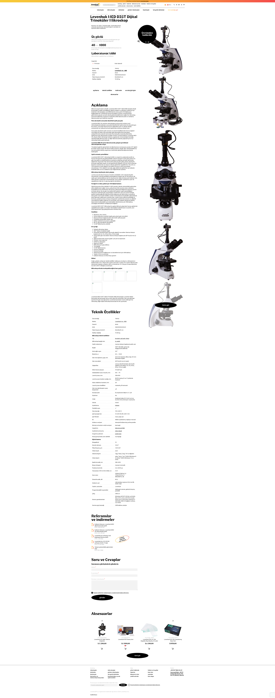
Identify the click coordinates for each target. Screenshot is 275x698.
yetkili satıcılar (122, 6)
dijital (127, 338)
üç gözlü (117, 341)
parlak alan (118, 434)
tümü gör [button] (165, 305)
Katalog (98, 14)
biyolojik (117, 338)
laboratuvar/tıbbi (120, 428)
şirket (124, 3)
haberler (129, 3)
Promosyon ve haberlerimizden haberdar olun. (104, 682)
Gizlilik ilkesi (93, 694)
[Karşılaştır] (179, 5)
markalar (143, 3)
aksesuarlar (114, 94)
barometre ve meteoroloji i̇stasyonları (97, 677)
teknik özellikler (107, 90)
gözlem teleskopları (134, 10)
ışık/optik (122, 338)
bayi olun (150, 672)
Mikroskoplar (104, 14)
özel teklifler (137, 6)
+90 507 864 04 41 (176, 670)
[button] (174, 5)
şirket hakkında (134, 670)
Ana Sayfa (92, 14)
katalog (120, 3)
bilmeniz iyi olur (136, 3)
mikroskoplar (111, 10)
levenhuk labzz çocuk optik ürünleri (114, 677)
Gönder (123, 685)
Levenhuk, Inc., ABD (121, 70)
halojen (117, 405)
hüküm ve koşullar (151, 3)
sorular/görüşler (130, 90)
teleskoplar (100, 10)
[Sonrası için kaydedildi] (176, 5)
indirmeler (118, 90)
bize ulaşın (151, 676)
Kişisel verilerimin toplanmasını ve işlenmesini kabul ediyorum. (111, 593)
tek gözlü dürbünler (158, 10)
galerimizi (136, 1)
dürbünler (121, 10)
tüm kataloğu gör (173, 10)
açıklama (96, 90)
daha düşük (118, 431)
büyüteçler (146, 10)
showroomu (129, 6)
